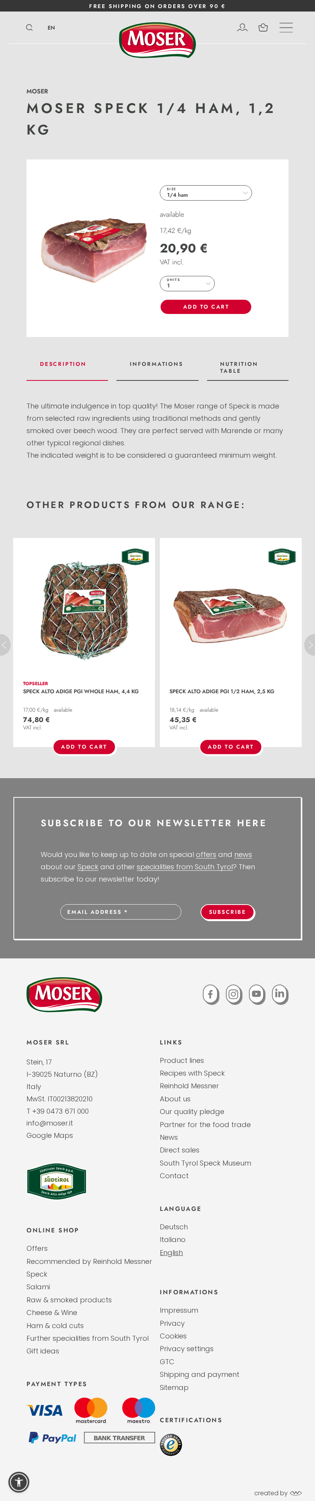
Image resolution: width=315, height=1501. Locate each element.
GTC (167, 1361)
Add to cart (206, 306)
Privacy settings (187, 1348)
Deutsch (174, 1226)
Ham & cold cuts (55, 1325)
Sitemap (174, 1387)
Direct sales (179, 1150)
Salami (38, 1286)
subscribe (227, 912)
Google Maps (50, 1135)
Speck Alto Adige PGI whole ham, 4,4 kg (81, 691)
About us (175, 1098)
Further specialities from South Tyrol (88, 1338)
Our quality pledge (192, 1111)
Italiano (173, 1239)
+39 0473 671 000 (60, 1111)
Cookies (173, 1336)
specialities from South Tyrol (185, 867)
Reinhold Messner (189, 1085)
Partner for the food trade (205, 1124)
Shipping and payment (199, 1374)
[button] (19, 1482)
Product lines (182, 1060)
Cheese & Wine (52, 1312)
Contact (174, 1175)
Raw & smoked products (69, 1299)
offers (206, 854)
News (169, 1137)
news (243, 854)
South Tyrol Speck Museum (205, 1163)
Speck (88, 867)
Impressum (179, 1310)
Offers (37, 1248)
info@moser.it (50, 1123)
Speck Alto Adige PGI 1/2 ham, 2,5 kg (221, 691)
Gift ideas (43, 1351)
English (171, 1252)
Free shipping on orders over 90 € (157, 6)
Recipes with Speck (192, 1073)
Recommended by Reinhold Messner (89, 1261)
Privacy (172, 1323)
